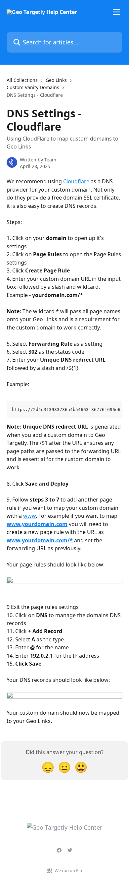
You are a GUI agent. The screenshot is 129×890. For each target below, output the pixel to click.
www (29, 515)
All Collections (22, 80)
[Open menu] (116, 12)
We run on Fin (68, 870)
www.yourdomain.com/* (40, 540)
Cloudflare (76, 181)
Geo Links (56, 80)
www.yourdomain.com (37, 524)
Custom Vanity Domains (33, 87)
